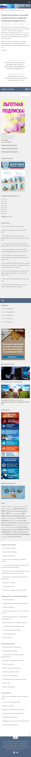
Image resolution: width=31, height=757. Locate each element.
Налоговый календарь (9, 548)
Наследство (15, 525)
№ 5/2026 (4, 207)
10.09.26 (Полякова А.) (7, 309)
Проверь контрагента (9, 556)
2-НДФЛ (3, 506)
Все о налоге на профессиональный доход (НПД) (14, 697)
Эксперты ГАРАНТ (14, 536)
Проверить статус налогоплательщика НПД (15, 721)
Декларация (11, 509)
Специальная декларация (10, 675)
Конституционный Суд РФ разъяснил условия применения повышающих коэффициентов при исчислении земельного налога (15, 265)
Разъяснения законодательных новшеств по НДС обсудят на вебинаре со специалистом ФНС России (15, 273)
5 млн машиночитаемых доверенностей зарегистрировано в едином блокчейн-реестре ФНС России (15, 257)
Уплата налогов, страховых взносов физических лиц (12, 656)
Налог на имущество (16, 515)
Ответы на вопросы (8, 706)
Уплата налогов (12, 534)
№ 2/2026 (4, 201)
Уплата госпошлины (8, 664)
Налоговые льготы (14, 522)
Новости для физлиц (9, 687)
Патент (13, 527)
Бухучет (26, 506)
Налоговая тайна (13, 521)
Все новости (5, 10)
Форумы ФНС (7, 683)
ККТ (8, 513)
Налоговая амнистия (11, 518)
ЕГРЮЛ (8, 511)
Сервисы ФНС (23, 529)
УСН (2, 534)
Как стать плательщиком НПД (11, 702)
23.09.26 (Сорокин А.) (7, 315)
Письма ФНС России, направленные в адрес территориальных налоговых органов (15, 572)
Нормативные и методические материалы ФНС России (14, 578)
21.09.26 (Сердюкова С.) (8, 312)
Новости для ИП (7, 638)
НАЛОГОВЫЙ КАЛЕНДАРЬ (9, 152)
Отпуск (3, 527)
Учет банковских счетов (9, 634)
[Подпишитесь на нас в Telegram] (26, 89)
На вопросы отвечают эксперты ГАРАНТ (15, 590)
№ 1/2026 (4, 199)
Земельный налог (21, 511)
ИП (2, 513)
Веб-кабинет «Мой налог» (10, 717)
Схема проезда (6, 142)
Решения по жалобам (9, 583)
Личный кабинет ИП (8, 600)
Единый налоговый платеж (11, 672)
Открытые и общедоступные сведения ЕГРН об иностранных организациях (15, 566)
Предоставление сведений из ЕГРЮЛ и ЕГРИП (13, 560)
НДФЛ (3, 515)
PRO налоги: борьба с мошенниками (13, 226)
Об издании (5, 140)
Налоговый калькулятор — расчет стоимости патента (15, 612)
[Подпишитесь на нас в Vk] (29, 89)
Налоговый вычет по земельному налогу (15, 679)
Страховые (6, 531)
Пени (17, 527)
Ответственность (22, 525)
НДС (23, 513)
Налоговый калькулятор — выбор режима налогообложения (14, 618)
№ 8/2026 (4, 213)
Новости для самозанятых (10, 725)
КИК (5, 513)
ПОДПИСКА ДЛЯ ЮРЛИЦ (9, 145)
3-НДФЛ (8, 506)
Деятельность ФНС (17, 10)
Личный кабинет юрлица (10, 552)
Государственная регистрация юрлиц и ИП (15, 603)
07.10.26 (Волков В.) (7, 319)
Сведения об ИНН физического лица (13, 626)
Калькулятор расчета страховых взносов (15, 622)
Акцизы (16, 506)
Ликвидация (12, 513)
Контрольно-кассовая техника (11, 630)
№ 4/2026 (4, 205)
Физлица (24, 534)
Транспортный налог (20, 532)
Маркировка (18, 513)
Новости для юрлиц (8, 586)
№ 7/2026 (4, 211)
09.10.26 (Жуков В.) (6, 322)
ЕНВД (12, 511)
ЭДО (6, 537)
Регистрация (23, 527)
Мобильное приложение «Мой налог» (14, 710)
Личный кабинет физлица (10, 651)
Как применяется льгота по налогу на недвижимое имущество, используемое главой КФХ (15, 238)
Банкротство (21, 506)
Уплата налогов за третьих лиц (12, 668)
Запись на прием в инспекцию (11, 647)
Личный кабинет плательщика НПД (13, 713)
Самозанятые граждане (9, 529)
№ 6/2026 (4, 209)
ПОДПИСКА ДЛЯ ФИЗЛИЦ (9, 149)
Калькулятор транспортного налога (13, 660)
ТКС (12, 532)
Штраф (3, 537)
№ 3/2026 (4, 203)
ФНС (3, 50)
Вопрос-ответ (5, 509)
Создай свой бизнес (8, 607)
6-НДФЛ (12, 506)
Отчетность (8, 527)
